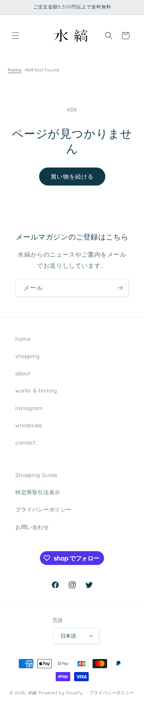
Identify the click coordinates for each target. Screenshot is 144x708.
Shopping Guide (36, 475)
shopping (27, 356)
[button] (15, 35)
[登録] (119, 288)
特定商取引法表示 (37, 492)
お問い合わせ (32, 527)
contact (25, 442)
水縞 (32, 692)
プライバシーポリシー (43, 509)
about (23, 373)
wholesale (28, 425)
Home (15, 70)
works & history (36, 390)
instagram (29, 408)
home (22, 338)
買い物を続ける (72, 176)
